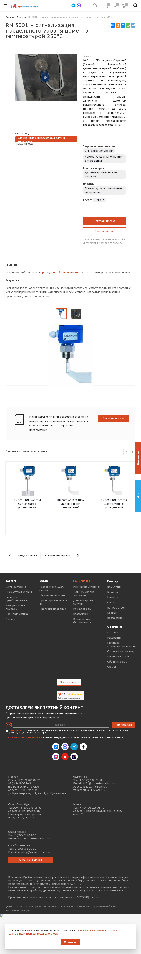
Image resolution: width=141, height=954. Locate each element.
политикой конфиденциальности (39, 933)
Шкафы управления (52, 595)
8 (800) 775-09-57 (25, 835)
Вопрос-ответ (116, 607)
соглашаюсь (17, 730)
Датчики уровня (16, 586)
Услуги (43, 581)
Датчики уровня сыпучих (83, 602)
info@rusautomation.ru (99, 783)
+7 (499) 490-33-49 (19, 783)
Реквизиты (114, 637)
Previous (8, 85)
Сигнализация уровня (99, 150)
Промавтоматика (17, 614)
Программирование (52, 609)
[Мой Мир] (123, 25)
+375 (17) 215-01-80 (92, 807)
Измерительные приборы (16, 607)
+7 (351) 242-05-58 (91, 780)
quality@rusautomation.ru (35, 852)
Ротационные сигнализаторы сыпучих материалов (41, 140)
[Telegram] (133, 25)
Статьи (111, 602)
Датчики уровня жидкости (83, 593)
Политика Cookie (118, 656)
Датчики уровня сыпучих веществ (101, 174)
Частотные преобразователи (17, 598)
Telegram (74, 746)
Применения (81, 581)
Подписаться (123, 724)
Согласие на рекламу (121, 651)
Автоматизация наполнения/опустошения (103, 158)
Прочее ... (11, 619)
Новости (112, 597)
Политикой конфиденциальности (25, 737)
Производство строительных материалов (103, 190)
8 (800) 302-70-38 (25, 848)
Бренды (112, 612)
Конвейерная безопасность (82, 621)
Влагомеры (80, 614)
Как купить (114, 587)
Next (84, 85)
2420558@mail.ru (87, 897)
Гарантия (112, 592)
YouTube (65, 756)
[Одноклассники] (118, 25)
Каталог (11, 581)
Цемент (99, 200)
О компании (115, 626)
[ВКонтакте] (113, 25)
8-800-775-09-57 (31, 807)
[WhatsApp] (128, 25)
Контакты (113, 632)
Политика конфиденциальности (121, 644)
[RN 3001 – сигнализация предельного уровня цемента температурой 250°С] (46, 77)
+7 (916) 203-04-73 (28, 780)
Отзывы (112, 666)
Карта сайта (114, 618)
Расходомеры (82, 609)
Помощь (112, 581)
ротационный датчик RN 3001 (61, 272)
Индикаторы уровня (19, 592)
